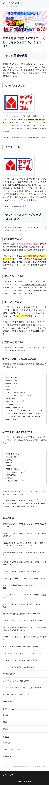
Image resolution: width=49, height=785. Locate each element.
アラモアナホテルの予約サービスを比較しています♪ (24, 653)
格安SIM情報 (8, 701)
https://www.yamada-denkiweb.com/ (28, 137)
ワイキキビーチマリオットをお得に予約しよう (21, 660)
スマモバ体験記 (9, 674)
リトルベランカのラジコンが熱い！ (17, 681)
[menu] (45, 4)
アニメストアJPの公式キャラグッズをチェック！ (22, 687)
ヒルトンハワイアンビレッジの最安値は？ (19, 667)
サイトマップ (8, 775)
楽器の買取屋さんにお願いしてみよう (17, 694)
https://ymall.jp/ (18, 206)
